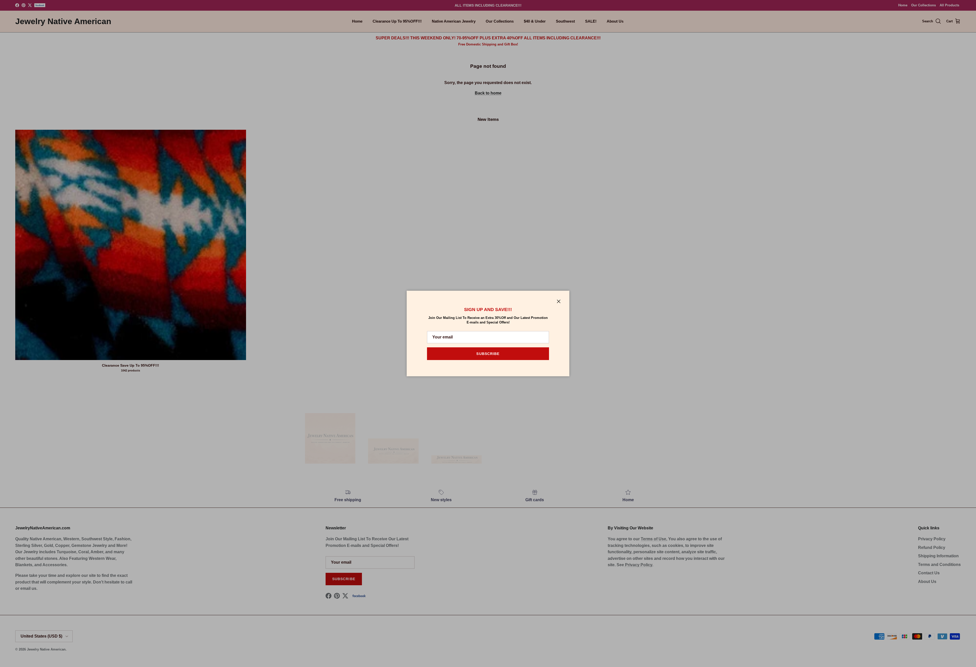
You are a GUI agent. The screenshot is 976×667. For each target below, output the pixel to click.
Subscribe (487, 354)
